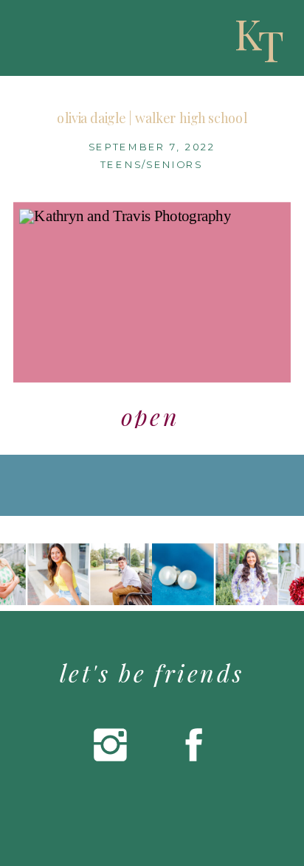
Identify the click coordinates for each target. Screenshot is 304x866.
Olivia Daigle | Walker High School (152, 118)
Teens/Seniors (151, 164)
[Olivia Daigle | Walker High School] (152, 292)
